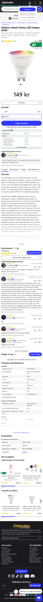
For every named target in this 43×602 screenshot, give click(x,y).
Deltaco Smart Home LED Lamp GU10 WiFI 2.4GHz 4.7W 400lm (11, 508)
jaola (8, 329)
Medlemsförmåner (35, 562)
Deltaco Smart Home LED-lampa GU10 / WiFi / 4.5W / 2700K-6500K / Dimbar (32, 508)
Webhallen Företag (35, 558)
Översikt (4, 169)
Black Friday (5, 564)
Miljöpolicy (33, 552)
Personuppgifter (7, 558)
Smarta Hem (21, 22)
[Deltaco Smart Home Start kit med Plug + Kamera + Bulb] (32, 468)
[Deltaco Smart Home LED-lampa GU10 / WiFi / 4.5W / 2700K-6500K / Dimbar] (32, 499)
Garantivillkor (6, 552)
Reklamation (5, 556)
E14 (23, 112)
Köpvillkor (5, 548)
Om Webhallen (34, 550)
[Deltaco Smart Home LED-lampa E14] (11, 468)
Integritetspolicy (6, 560)
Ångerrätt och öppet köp (9, 554)
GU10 (7, 116)
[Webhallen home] (7, 3)
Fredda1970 (11, 155)
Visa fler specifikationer (21, 432)
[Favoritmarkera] (2, 138)
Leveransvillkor (6, 550)
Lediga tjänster (34, 554)
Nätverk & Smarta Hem (8, 22)
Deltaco (25, 452)
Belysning (6, 24)
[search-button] (39, 9)
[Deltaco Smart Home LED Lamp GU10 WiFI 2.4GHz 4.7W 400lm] (11, 499)
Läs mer (21, 244)
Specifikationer (34, 169)
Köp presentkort (34, 560)
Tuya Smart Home (32, 22)
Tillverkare (33, 556)
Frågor (23, 169)
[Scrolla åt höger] (41, 470)
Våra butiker (33, 548)
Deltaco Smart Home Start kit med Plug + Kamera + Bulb (32, 478)
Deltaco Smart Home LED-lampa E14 (11, 477)
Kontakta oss (21, 571)
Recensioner (14, 169)
